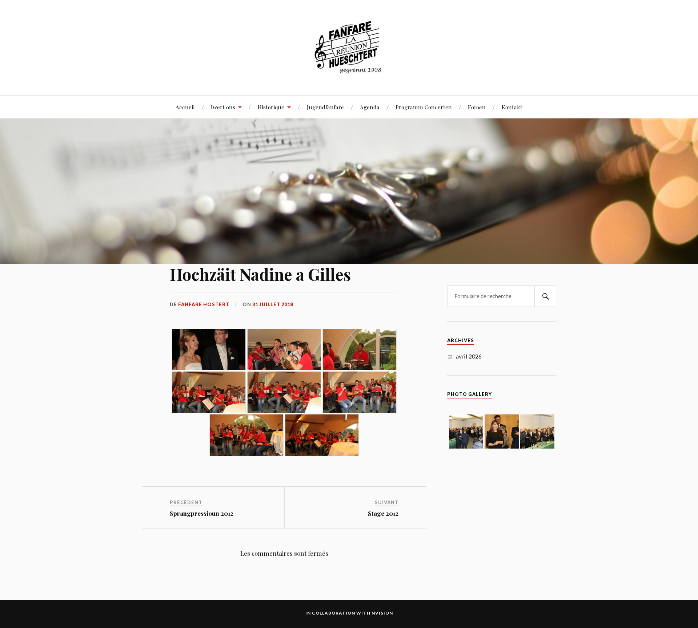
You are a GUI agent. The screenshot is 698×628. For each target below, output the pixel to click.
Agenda (370, 107)
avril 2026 (469, 356)
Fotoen (477, 107)
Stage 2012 (383, 513)
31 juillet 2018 (272, 304)
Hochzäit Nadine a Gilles (260, 274)
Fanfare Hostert (203, 304)
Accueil (185, 107)
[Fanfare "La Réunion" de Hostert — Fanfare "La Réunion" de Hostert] (349, 47)
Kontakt (512, 107)
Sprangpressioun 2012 (201, 513)
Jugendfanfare (325, 107)
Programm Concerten (424, 107)
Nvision (382, 613)
